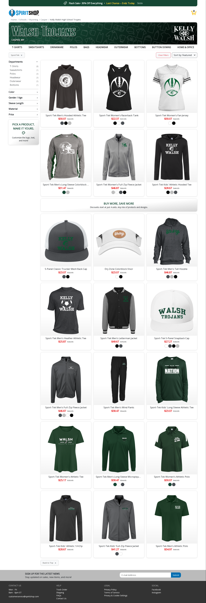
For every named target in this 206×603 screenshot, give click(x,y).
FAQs (58, 595)
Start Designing (65, 107)
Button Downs (161, 47)
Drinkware (56, 47)
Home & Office (185, 47)
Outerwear (121, 47)
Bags (86, 47)
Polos (73, 47)
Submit (176, 575)
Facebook (156, 589)
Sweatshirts (36, 47)
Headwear (102, 47)
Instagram (156, 592)
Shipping (60, 592)
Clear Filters (163, 55)
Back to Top (49, 563)
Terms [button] (140, 3)
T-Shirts (17, 47)
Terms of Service (112, 592)
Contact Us (61, 598)
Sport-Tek (17, 55)
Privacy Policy (110, 589)
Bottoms (140, 47)
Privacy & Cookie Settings (115, 595)
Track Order (61, 589)
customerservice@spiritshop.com (24, 596)
